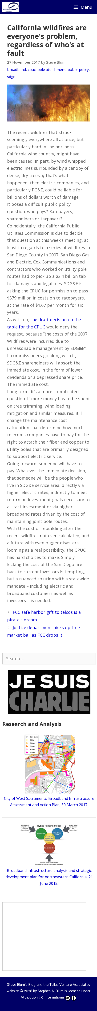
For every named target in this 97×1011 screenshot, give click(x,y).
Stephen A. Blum (51, 991)
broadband (16, 69)
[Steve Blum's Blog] (10, 7)
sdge (11, 76)
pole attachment (51, 69)
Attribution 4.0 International (43, 997)
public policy (78, 69)
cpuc (32, 69)
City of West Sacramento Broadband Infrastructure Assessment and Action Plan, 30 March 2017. (49, 801)
